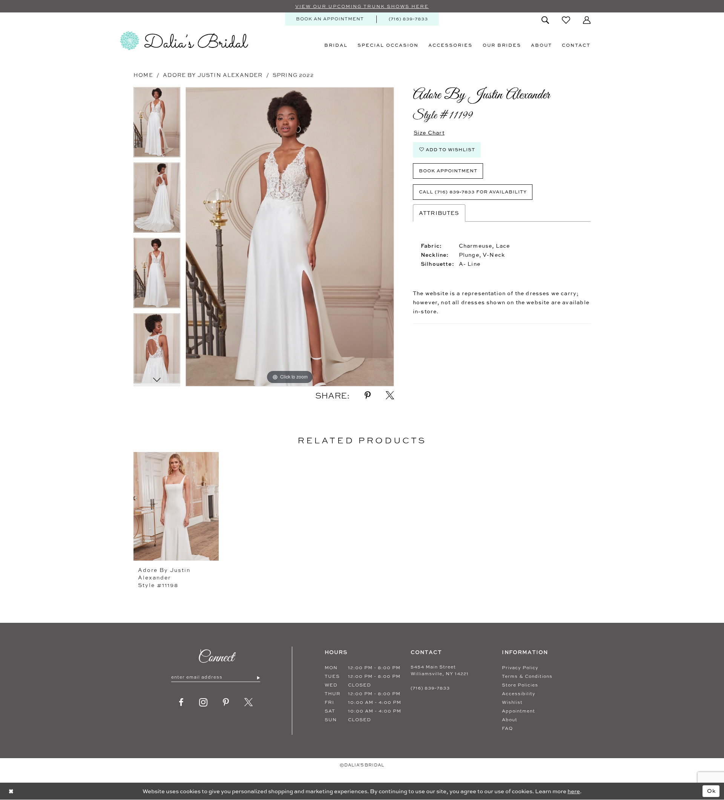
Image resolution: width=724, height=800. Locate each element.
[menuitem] (330, 19)
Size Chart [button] (429, 132)
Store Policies (520, 685)
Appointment (518, 711)
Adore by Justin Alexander (212, 74)
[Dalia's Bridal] (184, 41)
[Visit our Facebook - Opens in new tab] (181, 702)
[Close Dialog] (11, 791)
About (509, 720)
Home (143, 74)
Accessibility (518, 694)
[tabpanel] (156, 124)
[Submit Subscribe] (258, 677)
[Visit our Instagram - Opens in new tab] (203, 702)
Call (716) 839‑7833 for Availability (473, 192)
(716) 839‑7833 (430, 688)
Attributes (439, 212)
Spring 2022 (293, 74)
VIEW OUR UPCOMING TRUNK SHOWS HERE (362, 6)
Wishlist (512, 702)
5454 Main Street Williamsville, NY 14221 (440, 670)
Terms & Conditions (527, 676)
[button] (587, 20)
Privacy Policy (520, 668)
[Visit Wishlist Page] (566, 20)
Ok (711, 791)
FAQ (507, 728)
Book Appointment (448, 170)
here (574, 791)
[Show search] (545, 20)
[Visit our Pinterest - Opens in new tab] (226, 702)
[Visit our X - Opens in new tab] (248, 702)
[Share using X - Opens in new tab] (390, 395)
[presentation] (176, 506)
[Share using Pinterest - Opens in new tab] (368, 395)
